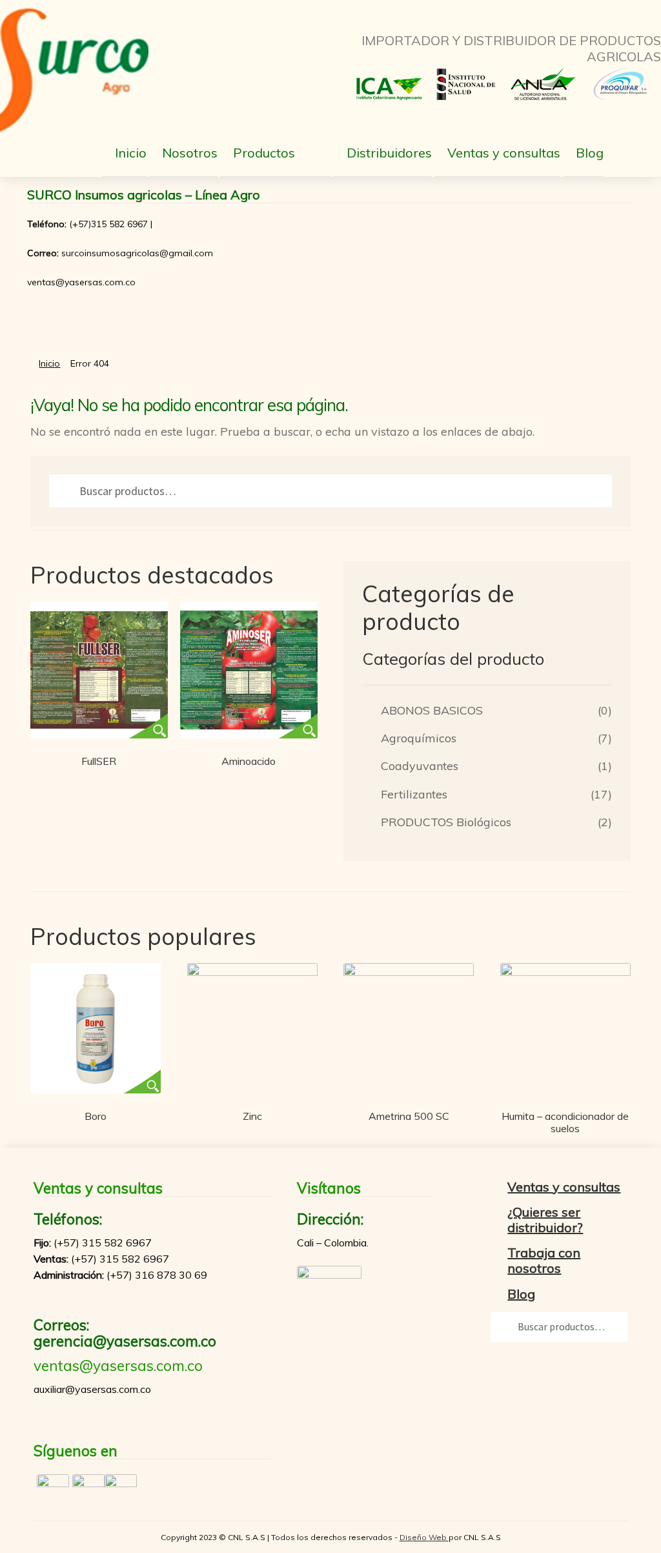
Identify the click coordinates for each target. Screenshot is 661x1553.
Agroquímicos (418, 738)
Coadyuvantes (419, 765)
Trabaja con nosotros (543, 1260)
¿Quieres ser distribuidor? (545, 1219)
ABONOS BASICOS (432, 710)
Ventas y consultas (503, 153)
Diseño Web (424, 1537)
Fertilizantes (414, 794)
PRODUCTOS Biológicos (446, 822)
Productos (264, 153)
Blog (590, 153)
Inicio (131, 153)
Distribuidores (389, 153)
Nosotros (190, 153)
